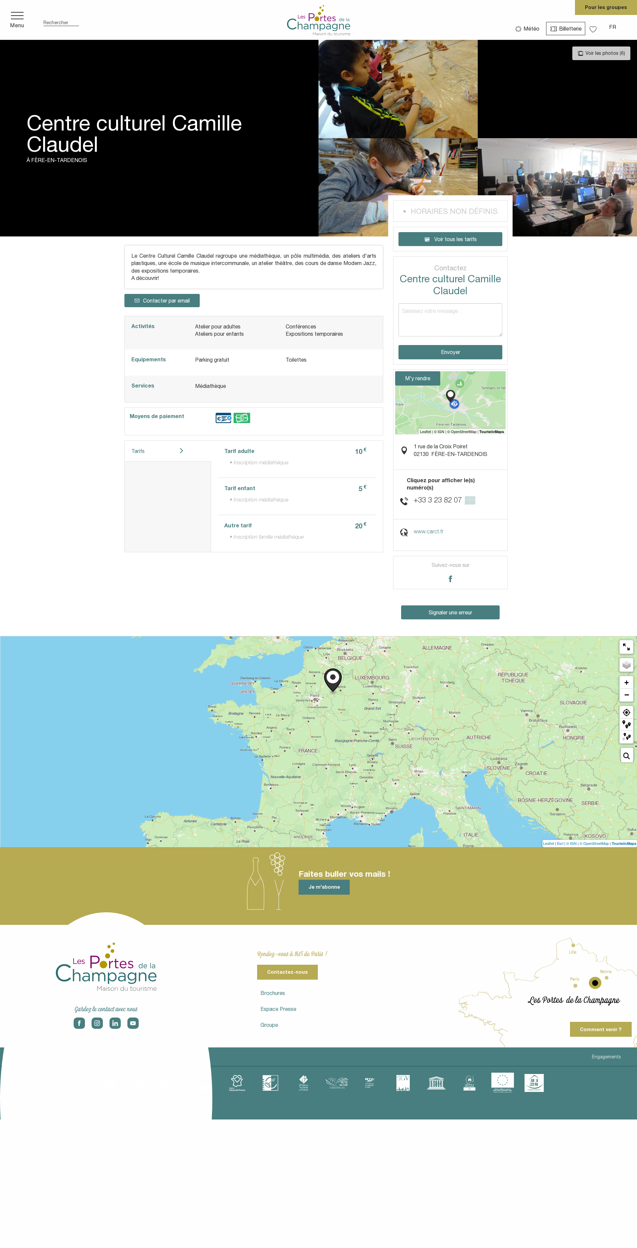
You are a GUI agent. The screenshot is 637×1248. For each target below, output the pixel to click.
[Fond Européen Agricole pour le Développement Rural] (502, 1083)
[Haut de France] (237, 1083)
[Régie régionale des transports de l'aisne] (370, 1083)
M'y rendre (417, 378)
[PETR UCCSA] (336, 1083)
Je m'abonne (324, 887)
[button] (61, 20)
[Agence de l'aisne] (104, 1083)
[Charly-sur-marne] (137, 1083)
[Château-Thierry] (170, 1083)
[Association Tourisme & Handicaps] (534, 1083)
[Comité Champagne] (204, 1083)
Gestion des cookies (170, 1056)
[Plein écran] (626, 647)
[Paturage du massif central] (270, 1083)
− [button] (626, 694)
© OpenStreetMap (594, 843)
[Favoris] (594, 27)
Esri (560, 843)
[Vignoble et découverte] (469, 1083)
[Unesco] (436, 1083)
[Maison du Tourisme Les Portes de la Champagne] (318, 20)
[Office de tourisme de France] (303, 1083)
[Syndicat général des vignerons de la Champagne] (403, 1083)
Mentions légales (23, 1056)
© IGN (571, 843)
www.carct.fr (429, 531)
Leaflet (548, 843)
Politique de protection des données (94, 1056)
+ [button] (626, 682)
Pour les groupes (606, 7)
